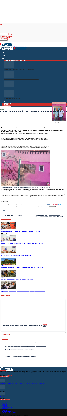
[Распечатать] (11, 125)
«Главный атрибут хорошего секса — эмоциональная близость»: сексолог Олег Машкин (17, 396)
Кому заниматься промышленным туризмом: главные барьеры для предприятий (17, 279)
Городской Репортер (4, 120)
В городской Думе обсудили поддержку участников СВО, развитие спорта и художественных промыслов (22, 243)
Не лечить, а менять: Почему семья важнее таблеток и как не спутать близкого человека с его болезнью (21, 79)
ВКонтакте (48, 204)
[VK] (1, 125)
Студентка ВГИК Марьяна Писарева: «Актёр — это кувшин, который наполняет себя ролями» (19, 69)
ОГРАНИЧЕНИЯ (4, 410)
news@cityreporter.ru (9, 375)
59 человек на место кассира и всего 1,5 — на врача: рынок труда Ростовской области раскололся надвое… (21, 88)
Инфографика (15, 60)
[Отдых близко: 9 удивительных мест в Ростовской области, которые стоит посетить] (2, 388)
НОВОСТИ (3, 52)
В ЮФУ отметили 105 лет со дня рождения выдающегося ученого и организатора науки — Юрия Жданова (56, 216)
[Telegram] (4, 125)
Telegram (59, 204)
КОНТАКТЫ (4, 409)
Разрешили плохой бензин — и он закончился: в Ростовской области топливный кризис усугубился (20, 231)
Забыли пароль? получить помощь (6, 36)
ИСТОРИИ (3, 58)
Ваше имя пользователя (12, 33)
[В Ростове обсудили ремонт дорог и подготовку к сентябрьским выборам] (8, 252)
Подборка (24, 60)
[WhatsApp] (8, 125)
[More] (14, 125)
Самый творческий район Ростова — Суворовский (12, 98)
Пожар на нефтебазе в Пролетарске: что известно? (24, 215)
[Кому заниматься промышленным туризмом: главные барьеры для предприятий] (8, 276)
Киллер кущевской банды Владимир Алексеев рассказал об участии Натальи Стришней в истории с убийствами (22, 383)
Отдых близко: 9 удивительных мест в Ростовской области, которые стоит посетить (17, 389)
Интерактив (7, 60)
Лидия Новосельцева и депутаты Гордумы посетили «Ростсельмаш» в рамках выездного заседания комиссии (23, 291)
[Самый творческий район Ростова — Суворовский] (9, 96)
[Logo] (6, 49)
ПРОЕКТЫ (3, 101)
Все (4, 60)
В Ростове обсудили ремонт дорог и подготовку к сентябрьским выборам (16, 255)
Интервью (11, 60)
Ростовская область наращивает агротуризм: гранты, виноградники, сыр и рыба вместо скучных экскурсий (22, 267)
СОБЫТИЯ (3, 55)
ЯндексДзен (55, 204)
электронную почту (52, 206)
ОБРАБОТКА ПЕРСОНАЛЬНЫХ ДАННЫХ (9, 412)
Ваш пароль (10, 34)
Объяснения (20, 60)
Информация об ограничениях (5, 37)
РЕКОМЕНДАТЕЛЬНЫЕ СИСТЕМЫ (8, 411)
